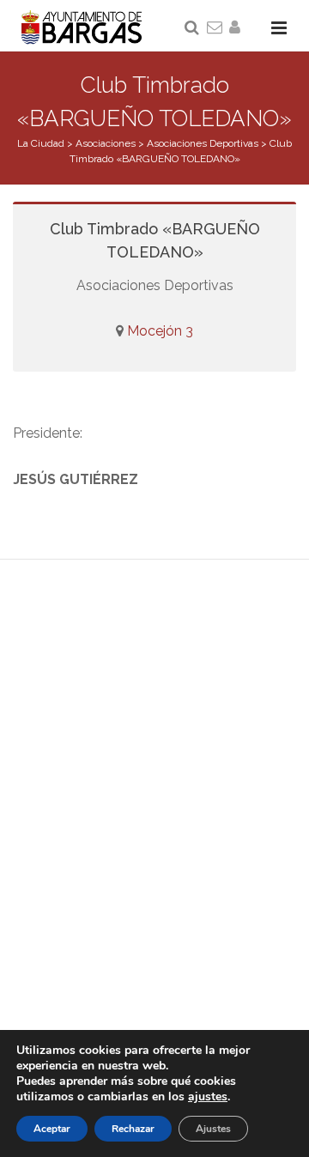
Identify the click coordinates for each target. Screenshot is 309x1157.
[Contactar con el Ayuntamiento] (215, 28)
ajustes (207, 1097)
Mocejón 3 (160, 331)
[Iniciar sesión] (238, 28)
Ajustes (213, 1129)
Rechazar (133, 1129)
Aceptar (51, 1129)
